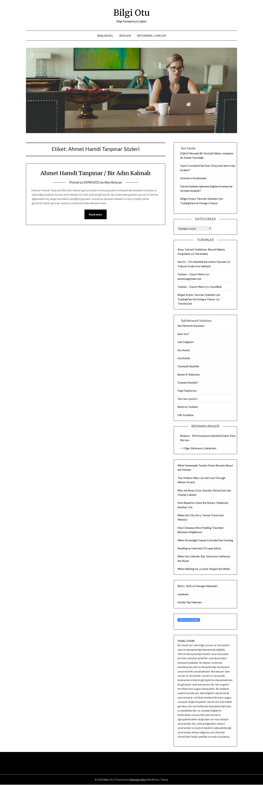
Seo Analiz (183, 350)
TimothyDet (184, 303)
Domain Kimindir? (187, 382)
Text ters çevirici (187, 398)
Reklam (125, 35)
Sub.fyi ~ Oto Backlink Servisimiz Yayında (201, 261)
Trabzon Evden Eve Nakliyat (194, 266)
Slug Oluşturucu (187, 390)
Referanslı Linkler (151, 35)
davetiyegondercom (189, 278)
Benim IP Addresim (188, 374)
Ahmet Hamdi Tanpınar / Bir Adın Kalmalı (95, 173)
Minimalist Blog (138, 779)
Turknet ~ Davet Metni (191, 274)
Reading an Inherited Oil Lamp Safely (199, 548)
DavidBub (216, 286)
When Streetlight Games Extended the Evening (205, 540)
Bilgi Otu (131, 12)
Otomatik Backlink (188, 366)
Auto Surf (183, 334)
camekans (183, 594)
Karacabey (201, 253)
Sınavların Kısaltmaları (193, 178)
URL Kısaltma (185, 415)
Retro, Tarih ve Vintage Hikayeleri (197, 586)
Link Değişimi (185, 342)
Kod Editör (183, 358)
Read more (95, 214)
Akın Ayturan (113, 182)
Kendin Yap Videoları (189, 602)
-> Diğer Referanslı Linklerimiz (198, 448)
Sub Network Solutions (190, 325)
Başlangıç (105, 35)
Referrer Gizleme (187, 406)
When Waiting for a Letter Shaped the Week (203, 568)
